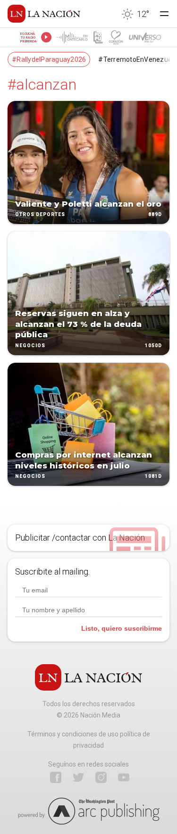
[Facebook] (55, 777)
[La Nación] (44, 14)
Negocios (30, 345)
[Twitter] (78, 777)
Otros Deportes (40, 214)
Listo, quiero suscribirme (121, 628)
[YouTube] (123, 777)
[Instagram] (101, 777)
